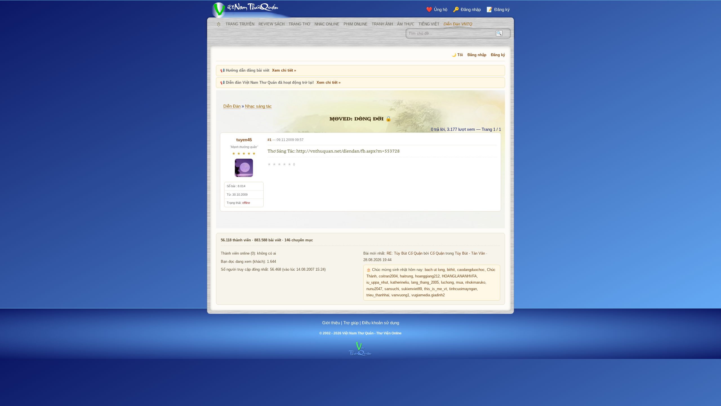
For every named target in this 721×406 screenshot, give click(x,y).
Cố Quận (437, 253)
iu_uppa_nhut (377, 282)
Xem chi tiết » (284, 70)
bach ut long (435, 270)
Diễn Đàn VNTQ (458, 24)
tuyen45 (244, 139)
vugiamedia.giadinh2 (428, 295)
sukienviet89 (411, 289)
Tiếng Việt (429, 24)
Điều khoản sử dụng (380, 322)
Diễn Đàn (232, 106)
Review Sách (271, 24)
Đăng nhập (477, 55)
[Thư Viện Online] (252, 10)
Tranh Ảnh (382, 24)
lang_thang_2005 (425, 282)
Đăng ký (498, 55)
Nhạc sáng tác (258, 106)
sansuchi (391, 289)
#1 (270, 140)
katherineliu (399, 282)
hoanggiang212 (427, 276)
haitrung (406, 276)
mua (459, 282)
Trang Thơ (299, 24)
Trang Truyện (240, 24)
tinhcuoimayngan (463, 289)
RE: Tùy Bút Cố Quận (404, 253)
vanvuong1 (400, 295)
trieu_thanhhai (377, 295)
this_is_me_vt (435, 289)
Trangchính (218, 24)
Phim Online (356, 24)
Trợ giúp (351, 322)
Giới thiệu (331, 322)
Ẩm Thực (405, 24)
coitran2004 (388, 276)
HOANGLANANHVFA (459, 276)
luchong (447, 282)
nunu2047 (374, 289)
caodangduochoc (471, 270)
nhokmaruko (475, 282)
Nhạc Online (327, 24)
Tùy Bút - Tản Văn (470, 253)
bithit (451, 270)
